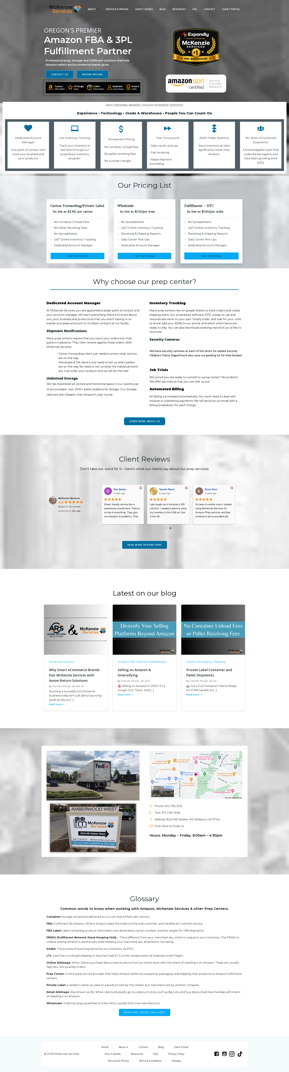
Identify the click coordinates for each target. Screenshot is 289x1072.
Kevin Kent (163, 489)
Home (105, 1047)
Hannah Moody (62, 686)
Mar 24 (80, 686)
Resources (179, 9)
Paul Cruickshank (212, 489)
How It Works (144, 9)
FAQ (194, 9)
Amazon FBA (126, 661)
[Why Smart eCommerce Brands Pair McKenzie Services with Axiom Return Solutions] (76, 629)
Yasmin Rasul (118, 489)
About (92, 9)
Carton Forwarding (199, 661)
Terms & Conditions (150, 1060)
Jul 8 (147, 680)
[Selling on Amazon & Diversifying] (144, 629)
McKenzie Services (61, 661)
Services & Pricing (117, 9)
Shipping (219, 661)
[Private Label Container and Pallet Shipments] (213, 629)
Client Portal (231, 9)
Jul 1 (215, 680)
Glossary (176, 1060)
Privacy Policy (176, 1053)
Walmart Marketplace (151, 661)
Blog (163, 9)
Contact (209, 9)
